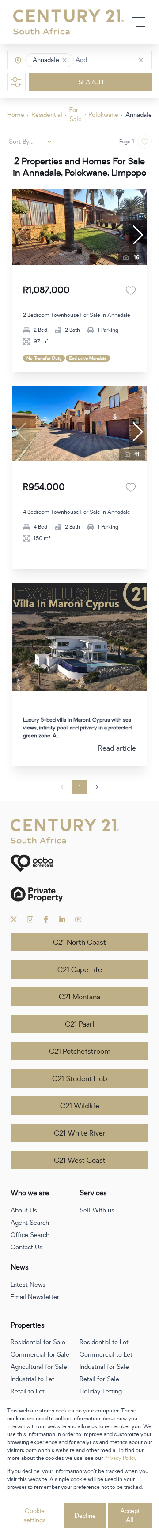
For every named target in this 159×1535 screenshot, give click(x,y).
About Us (24, 1210)
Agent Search (30, 1223)
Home (15, 115)
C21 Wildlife (79, 1106)
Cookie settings (34, 1515)
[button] (64, 60)
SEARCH (90, 82)
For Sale (75, 114)
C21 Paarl (79, 1024)
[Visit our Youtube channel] (78, 919)
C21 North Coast (79, 942)
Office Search (30, 1235)
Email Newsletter (35, 1297)
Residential (46, 115)
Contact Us (26, 1247)
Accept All (130, 1515)
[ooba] (79, 863)
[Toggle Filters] (16, 82)
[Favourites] (130, 290)
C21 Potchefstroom (79, 1051)
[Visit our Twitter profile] (14, 919)
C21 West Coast (80, 1160)
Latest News (28, 1285)
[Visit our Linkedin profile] (62, 919)
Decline (85, 1516)
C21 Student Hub (79, 1079)
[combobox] (113, 60)
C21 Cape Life (79, 970)
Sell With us (97, 1210)
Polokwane (103, 115)
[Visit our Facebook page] (46, 919)
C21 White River (80, 1133)
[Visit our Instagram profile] (30, 919)
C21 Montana (79, 997)
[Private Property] (79, 894)
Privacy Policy (120, 1458)
